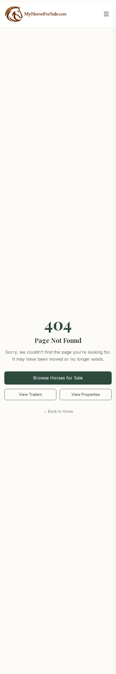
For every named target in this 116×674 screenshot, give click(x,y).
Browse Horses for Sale (58, 378)
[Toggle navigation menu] (106, 14)
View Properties (85, 394)
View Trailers (30, 394)
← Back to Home (58, 411)
